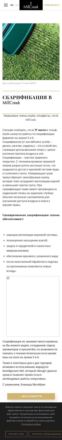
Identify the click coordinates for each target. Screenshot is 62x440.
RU (12, 5)
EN (17, 5)
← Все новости (31, 396)
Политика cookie (31, 424)
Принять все (16, 434)
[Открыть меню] (6, 5)
